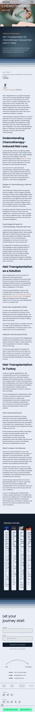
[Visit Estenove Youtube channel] (8, 702)
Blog (8, 72)
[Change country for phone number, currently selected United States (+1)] (4, 638)
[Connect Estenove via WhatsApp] (4, 695)
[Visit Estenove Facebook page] (19, 702)
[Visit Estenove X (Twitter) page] (15, 702)
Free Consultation (11, 709)
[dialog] (2, 705)
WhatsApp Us (27, 709)
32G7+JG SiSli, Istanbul (20, 672)
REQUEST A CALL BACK (17, 645)
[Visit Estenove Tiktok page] (11, 702)
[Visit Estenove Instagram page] (4, 702)
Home (4, 72)
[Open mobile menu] (32, 2)
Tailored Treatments (11, 33)
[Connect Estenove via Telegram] (8, 695)
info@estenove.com (19, 675)
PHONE (4, 635)
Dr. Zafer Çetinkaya (9, 90)
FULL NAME (5, 627)
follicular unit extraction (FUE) (15, 296)
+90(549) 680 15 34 (19, 678)
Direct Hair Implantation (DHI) (21, 294)
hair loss (25, 159)
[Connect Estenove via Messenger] (11, 695)
